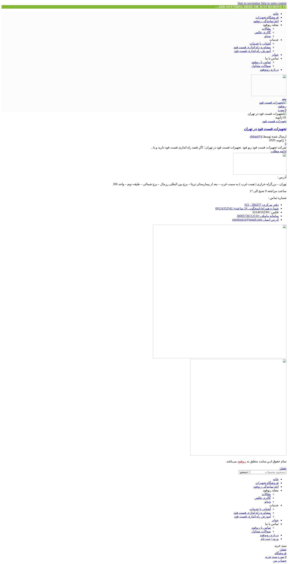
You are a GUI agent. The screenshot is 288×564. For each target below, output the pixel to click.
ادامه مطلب (278, 151)
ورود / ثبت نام (270, 538)
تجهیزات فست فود (274, 121)
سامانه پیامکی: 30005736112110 (258, 216)
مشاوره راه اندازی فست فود (252, 47)
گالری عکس (262, 32)
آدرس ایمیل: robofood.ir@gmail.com (255, 219)
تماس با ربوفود (261, 62)
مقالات (266, 28)
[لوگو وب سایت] (268, 95)
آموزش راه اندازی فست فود (252, 51)
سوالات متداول (261, 65)
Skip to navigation (249, 3)
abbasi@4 (256, 136)
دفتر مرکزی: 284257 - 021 (262, 204)
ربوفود (242, 461)
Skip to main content (273, 3)
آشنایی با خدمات (260, 43)
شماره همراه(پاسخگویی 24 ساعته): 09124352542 (247, 208)
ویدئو (267, 36)
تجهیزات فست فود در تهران (265, 129)
